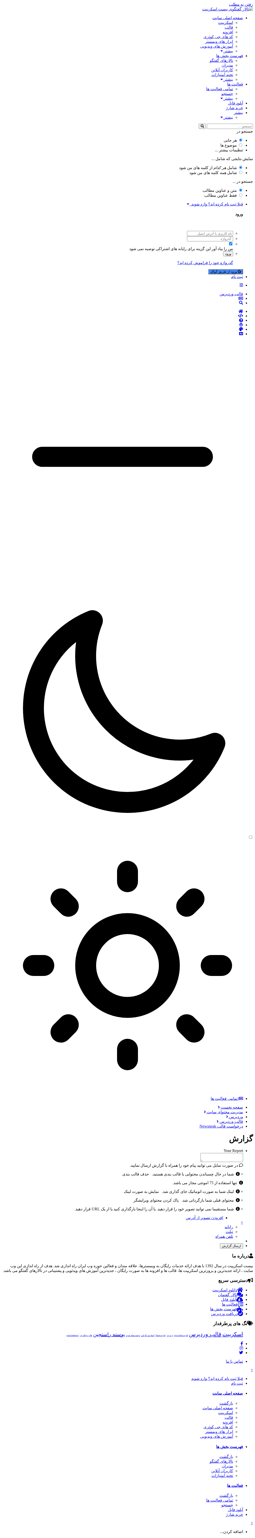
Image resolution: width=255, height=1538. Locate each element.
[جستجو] (202, 126)
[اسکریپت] (122, 316)
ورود (228, 254)
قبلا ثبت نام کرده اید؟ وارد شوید (216, 204)
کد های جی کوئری (218, 37)
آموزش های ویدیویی (216, 46)
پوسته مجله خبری (133, 1335)
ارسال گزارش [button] (231, 1246)
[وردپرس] (122, 325)
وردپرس (169, 1335)
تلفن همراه (224, 1236)
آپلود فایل (235, 103)
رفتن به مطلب (241, 4)
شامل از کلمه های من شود (208, 168)
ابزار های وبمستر (219, 41)
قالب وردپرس (205, 1334)
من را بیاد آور (222, 249)
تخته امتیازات (222, 75)
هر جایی (230, 140)
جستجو (227, 94)
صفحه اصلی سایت (227, 18)
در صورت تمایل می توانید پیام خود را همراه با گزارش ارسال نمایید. (184, 1165)
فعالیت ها (235, 84)
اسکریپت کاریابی (147, 1335)
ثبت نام (237, 277)
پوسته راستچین (109, 1334)
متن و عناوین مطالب (219, 190)
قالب (229, 27)
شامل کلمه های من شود (213, 173)
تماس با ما (234, 1361)
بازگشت (226, 1403)
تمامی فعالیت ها (219, 89)
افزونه (228, 32)
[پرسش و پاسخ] (122, 320)
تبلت (229, 1232)
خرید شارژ (234, 108)
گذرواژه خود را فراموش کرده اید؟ (205, 263)
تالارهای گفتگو (221, 60)
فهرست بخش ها (229, 56)
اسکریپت (225, 22)
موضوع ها (228, 145)
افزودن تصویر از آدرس (204, 1218)
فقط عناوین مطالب (220, 195)
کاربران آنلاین (222, 70)
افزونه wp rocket (181, 1335)
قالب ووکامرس (86, 1335)
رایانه (229, 1227)
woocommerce (72, 1335)
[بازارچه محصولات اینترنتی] (122, 334)
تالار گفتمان (227, 1295)
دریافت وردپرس (224, 1314)
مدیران (227, 65)
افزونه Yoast (160, 1335)
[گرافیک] (122, 329)
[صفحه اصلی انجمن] (122, 311)
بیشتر (228, 51)
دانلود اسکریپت (224, 1290)
